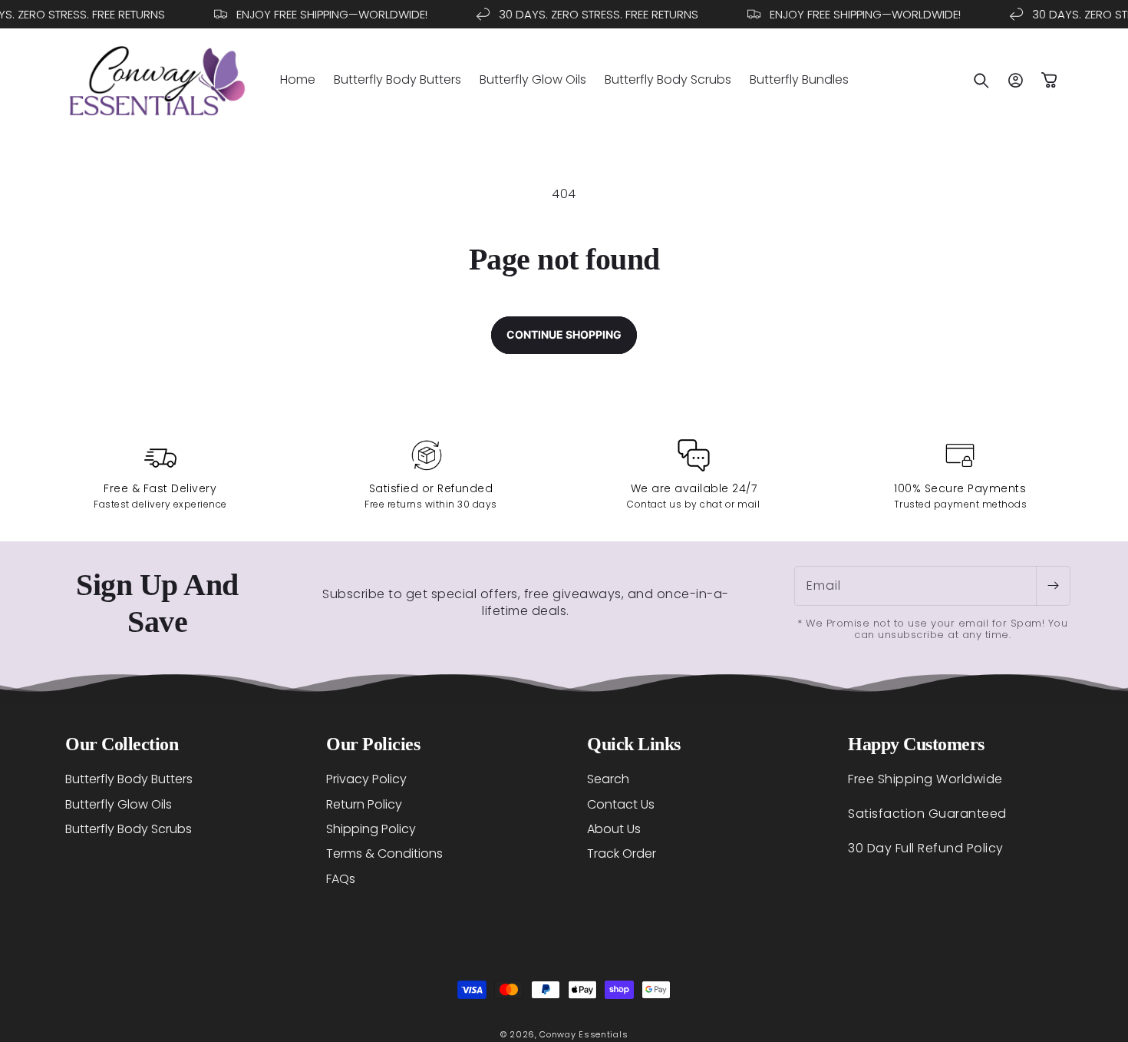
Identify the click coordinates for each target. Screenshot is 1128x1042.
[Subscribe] (1053, 586)
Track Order (621, 853)
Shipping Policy (371, 828)
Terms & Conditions (384, 853)
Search (608, 779)
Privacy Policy (366, 779)
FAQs (340, 878)
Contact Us (621, 803)
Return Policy (364, 803)
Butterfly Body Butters (129, 779)
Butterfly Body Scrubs (128, 828)
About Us (614, 828)
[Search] (981, 81)
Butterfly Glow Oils (118, 803)
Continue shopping (564, 334)
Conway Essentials (583, 1034)
